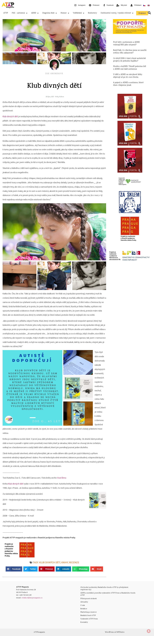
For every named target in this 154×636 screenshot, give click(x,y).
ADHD (33, 13)
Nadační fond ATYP (88, 615)
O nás (82, 605)
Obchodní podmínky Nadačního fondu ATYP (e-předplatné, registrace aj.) (104, 588)
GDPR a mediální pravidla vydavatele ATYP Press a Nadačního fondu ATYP (107, 594)
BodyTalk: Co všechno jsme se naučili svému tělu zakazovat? (129, 51)
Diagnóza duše (48, 13)
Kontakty (84, 622)
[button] (14, 568)
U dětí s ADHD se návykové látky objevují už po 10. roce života (127, 76)
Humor (64, 13)
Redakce (83, 609)
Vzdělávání (77, 13)
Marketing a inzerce (88, 612)
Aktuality (84, 602)
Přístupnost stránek (88, 598)
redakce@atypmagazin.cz (32, 598)
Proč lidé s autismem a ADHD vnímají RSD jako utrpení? (126, 43)
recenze (74, 562)
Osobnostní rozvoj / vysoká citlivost (116, 13)
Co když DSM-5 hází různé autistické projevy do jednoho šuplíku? (129, 59)
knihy (64, 562)
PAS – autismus (18, 13)
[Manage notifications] (149, 631)
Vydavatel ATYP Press (89, 619)
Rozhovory (92, 13)
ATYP (5, 13)
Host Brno (61, 478)
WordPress (109, 632)
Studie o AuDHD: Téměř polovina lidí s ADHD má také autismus (129, 67)
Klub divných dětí (10, 116)
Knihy (57, 96)
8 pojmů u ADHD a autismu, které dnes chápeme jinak (128, 84)
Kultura (61, 96)
